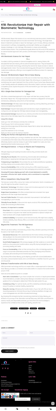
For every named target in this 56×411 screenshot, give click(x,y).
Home (2, 15)
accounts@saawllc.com (35, 382)
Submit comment (9, 351)
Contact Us (32, 373)
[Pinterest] (5, 368)
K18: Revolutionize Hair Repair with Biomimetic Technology (25, 26)
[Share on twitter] (28, 313)
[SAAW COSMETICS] (27, 9)
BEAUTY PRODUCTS (24, 308)
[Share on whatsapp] (31, 313)
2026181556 (32, 380)
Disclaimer (4, 380)
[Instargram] (8, 368)
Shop (30, 367)
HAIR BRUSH (41, 308)
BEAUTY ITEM (14, 308)
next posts (51, 320)
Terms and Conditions (7, 386)
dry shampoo (33, 308)
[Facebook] (3, 368)
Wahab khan (20, 32)
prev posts (4, 320)
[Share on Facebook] (25, 313)
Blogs (6, 15)
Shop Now (37, 5)
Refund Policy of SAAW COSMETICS (10, 384)
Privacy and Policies (6, 382)
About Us (31, 371)
